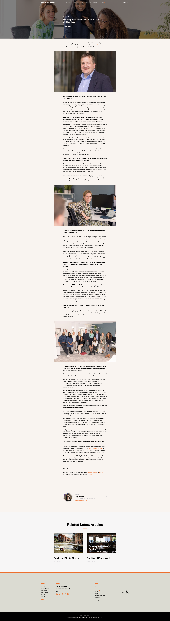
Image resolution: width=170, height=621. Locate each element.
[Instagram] (106, 496)
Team (96, 589)
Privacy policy (99, 600)
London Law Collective (96, 45)
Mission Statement (100, 595)
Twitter (101, 472)
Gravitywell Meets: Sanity (99, 558)
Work (96, 587)
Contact (125, 2)
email (90, 474)
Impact (81, 2)
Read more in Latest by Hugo (81, 500)
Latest (96, 593)
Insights (95, 2)
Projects (68, 2)
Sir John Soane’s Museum (95, 448)
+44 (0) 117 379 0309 (62, 587)
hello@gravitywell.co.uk (63, 589)
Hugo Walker (79, 497)
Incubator (97, 597)
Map (42, 599)
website (90, 472)
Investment (88, 2)
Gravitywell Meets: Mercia (66, 558)
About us (75, 2)
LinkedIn (95, 472)
